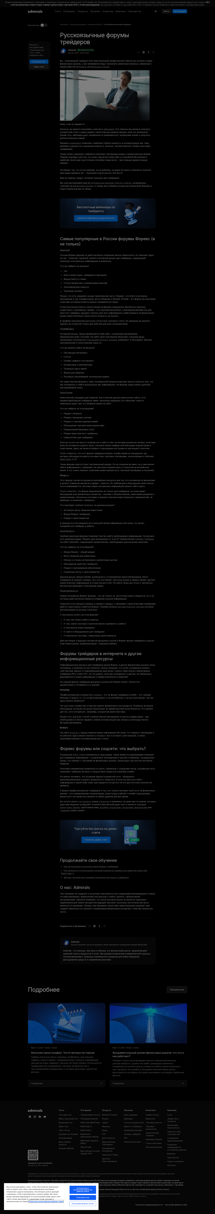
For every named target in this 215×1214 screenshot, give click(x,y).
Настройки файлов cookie (83, 1204)
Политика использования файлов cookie (46, 1201)
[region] (51, 1196)
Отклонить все (82, 1197)
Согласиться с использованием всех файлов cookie (82, 1189)
